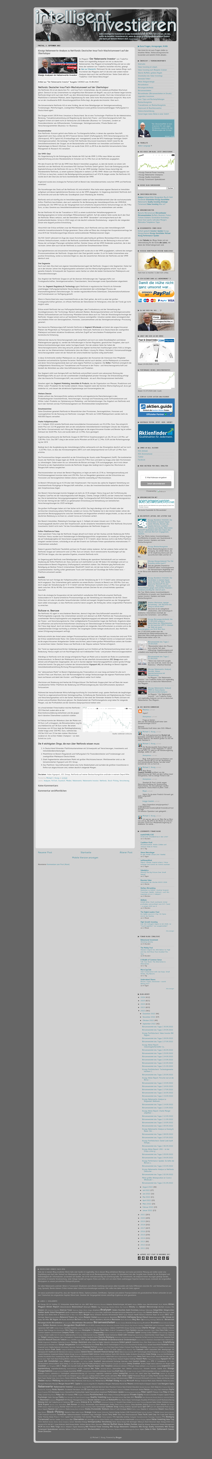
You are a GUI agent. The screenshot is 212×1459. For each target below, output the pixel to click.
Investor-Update (156, 231)
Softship (128, 1407)
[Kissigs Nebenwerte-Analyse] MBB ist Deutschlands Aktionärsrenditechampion (159, 690)
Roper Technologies (133, 1400)
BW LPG (88, 1325)
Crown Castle (49, 1335)
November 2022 (149, 1017)
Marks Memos (60, 1378)
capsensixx (41, 1328)
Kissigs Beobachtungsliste (158, 546)
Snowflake (88, 1407)
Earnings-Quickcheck (79, 1342)
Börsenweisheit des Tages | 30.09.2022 (157, 1026)
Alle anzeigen (170, 931)
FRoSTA (106, 1349)
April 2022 (147, 1200)
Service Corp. (54, 1404)
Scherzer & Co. (86, 1402)
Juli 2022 (146, 1190)
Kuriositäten (149, 1371)
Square (45, 1409)
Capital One (148, 1325)
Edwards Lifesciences (111, 1342)
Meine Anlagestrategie (146, 81)
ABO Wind (89, 1304)
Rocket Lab (104, 1400)
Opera (97, 1389)
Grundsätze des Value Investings (150, 76)
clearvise (140, 1330)
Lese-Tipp (147, 1373)
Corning (143, 1332)
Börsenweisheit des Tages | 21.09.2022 (157, 1066)
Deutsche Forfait (141, 1337)
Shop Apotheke (136, 1404)
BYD (92, 1325)
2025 (143, 1000)
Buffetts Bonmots (158, 215)
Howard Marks (141, 1358)
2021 (143, 1214)
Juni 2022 (147, 1193)
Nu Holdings (47, 1389)
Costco (155, 1332)
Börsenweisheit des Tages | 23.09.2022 (157, 1059)
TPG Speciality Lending (121, 1417)
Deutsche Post (169, 1337)
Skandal (62, 1407)
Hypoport (164, 1358)
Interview (124, 1361)
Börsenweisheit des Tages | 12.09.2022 (157, 1116)
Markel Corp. (51, 1378)
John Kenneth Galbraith (75, 1366)
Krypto (139, 1371)
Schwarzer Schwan (107, 1402)
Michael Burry (100, 1381)
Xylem (142, 1429)
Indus (61, 1361)
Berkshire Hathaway (127, 1316)
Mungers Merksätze (112, 1384)
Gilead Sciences (152, 1352)
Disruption (94, 1339)
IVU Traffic (170, 1361)
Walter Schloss (79, 1424)
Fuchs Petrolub (127, 1349)
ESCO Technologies (111, 1344)
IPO (152, 1361)
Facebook (141, 460)
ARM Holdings (137, 1312)
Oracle (102, 1389)
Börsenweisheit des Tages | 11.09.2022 (157, 1119)
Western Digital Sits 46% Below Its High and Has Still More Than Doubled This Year (155, 952)
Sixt (49, 1407)
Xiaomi (137, 1429)
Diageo (78, 1340)
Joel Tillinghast (51, 1366)
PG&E (161, 1392)
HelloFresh (110, 1356)
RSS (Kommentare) (145, 454)
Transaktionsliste (142, 1417)
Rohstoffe (113, 1399)
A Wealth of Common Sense (151, 960)
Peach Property (43, 1392)
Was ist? (162, 204)
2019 (143, 1221)
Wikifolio (62, 1429)
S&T (50, 1402)
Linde (50, 1376)
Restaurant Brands (152, 1397)
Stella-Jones (136, 1409)
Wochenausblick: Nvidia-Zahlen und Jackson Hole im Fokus (153, 845)
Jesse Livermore (156, 1364)
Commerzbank (56, 1332)
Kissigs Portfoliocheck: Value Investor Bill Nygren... (157, 1034)
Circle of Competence (117, 1330)
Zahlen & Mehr (150, 1429)
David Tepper (160, 1335)
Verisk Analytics (64, 1422)
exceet (150, 1344)
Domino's (149, 1340)
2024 (143, 1004)
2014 (143, 1238)
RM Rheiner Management (73, 1400)
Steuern (161, 1409)
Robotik (85, 1400)
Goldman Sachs (98, 1354)
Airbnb (165, 1304)
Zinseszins (47, 1431)
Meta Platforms (76, 1381)
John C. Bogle (61, 1366)
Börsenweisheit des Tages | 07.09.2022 (157, 1137)
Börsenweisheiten (144, 90)
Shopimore (152, 1404)
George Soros (113, 1351)
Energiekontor (70, 1344)
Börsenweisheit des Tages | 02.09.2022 (157, 1174)
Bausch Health (133, 1315)
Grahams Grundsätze (152, 217)
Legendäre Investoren (146, 96)
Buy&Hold (80, 1325)
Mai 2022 (147, 1197)
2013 (143, 1241)
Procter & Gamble (150, 1395)
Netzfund (101, 1387)
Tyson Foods (65, 1419)
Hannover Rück (79, 1356)
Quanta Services (112, 1397)
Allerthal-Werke (114, 1307)
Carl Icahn (50, 1328)
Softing (121, 1407)
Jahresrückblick (53, 1364)
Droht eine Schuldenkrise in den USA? (154, 837)
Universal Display (140, 1419)
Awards (168, 1312)
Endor (56, 1344)
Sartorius (66, 1402)
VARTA (40, 1422)
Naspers (148, 1384)
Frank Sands (56, 1349)
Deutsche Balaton (80, 1337)
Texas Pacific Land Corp (147, 1414)
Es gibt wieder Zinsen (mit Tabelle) (152, 854)
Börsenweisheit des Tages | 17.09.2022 (157, 1089)
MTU (96, 1384)
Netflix (88, 1387)
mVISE (136, 1384)
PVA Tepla (76, 1397)
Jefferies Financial (107, 1363)
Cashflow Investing (70, 1328)
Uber (71, 1419)
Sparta (139, 1407)
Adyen (144, 1304)
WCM (40, 1426)
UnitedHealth (129, 1419)
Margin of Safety (147, 1376)
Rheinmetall (44, 1399)
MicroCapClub (145, 969)
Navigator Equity (167, 1383)
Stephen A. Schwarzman (149, 1409)
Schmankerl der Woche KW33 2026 (153, 882)
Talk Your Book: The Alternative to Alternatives (153, 963)
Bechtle (52, 1317)
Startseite (85, 852)
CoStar (149, 1332)
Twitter (140, 457)
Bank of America (59, 1315)
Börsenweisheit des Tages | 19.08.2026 (158, 643)
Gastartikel (153, 1349)
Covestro (41, 1335)
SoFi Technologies (99, 1407)
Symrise (143, 1412)
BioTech (78, 1319)
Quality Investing (154, 202)
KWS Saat (157, 1371)
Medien (69, 780)
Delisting (50, 1337)
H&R (71, 1356)
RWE (46, 1402)
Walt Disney (70, 1424)
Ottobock (121, 1389)
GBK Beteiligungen (164, 1349)
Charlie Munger (149, 1327)
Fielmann (79, 1347)
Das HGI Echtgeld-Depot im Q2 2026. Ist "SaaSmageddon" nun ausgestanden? (155, 925)
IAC (169, 1358)
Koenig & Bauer (87, 1371)
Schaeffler (77, 1402)
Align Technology (103, 1307)
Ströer (94, 1412)
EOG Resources (86, 1344)
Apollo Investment (71, 1312)
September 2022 (149, 1023)
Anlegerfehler (149, 197)
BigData (159, 1317)
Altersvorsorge (152, 1307)
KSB (143, 1371)
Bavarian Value (146, 880)
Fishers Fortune (124, 1347)
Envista (78, 1344)
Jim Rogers (167, 1364)
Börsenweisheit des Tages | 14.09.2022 (157, 1104)
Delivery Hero (59, 1337)
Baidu (46, 1314)
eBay (89, 1342)
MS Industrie (85, 1384)
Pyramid (82, 1397)
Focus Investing (141, 1347)
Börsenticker (88, 1322)
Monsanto (48, 1384)
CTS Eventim (61, 1335)
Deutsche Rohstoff (45, 1339)
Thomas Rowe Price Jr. (51, 1417)
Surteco (123, 1412)
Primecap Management (121, 1395)
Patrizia (147, 1389)
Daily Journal (87, 1335)
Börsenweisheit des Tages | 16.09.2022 (157, 1092)
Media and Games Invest (165, 1378)
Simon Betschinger (147, 852)
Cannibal (140, 1325)
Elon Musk (147, 1342)
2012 (143, 1245)
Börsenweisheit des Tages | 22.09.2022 (157, 1063)
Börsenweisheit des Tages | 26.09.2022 (157, 1050)
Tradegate (133, 1417)
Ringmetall (60, 1399)
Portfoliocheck (96, 1394)
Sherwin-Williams (124, 1404)
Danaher (101, 1335)
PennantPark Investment (98, 1392)
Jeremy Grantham (133, 1363)
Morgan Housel (64, 1383)
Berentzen (113, 1317)
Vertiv (114, 1422)
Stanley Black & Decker (77, 1409)
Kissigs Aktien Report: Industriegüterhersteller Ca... (153, 1046)
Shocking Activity (146, 942)
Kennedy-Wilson (106, 1368)
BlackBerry (99, 1319)
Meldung (56, 1380)
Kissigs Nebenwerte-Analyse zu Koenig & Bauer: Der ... (158, 1130)
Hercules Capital (168, 1356)
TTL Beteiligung (168, 1417)
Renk (144, 1397)
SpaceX (134, 1407)
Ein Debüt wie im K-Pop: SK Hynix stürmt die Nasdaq (153, 915)
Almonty (132, 1307)
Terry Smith (112, 1414)
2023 (143, 1007)
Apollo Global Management (55, 1312)
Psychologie (42, 1397)
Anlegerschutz (169, 1310)
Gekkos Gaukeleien (74, 1352)
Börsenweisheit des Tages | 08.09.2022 (157, 1134)
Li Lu (168, 1373)
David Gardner (150, 1335)
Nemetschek (77, 1387)
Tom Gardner (87, 1417)
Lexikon (162, 1373)
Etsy (122, 1344)
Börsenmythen (67, 1323)
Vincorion (152, 1422)
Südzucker (105, 1412)
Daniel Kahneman (111, 1335)
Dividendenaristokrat (115, 1339)
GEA (66, 1352)
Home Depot (73, 1359)
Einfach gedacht (144, 231)
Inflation (67, 1361)
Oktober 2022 (148, 1020)
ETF (120, 1344)
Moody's (55, 1384)
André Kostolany (132, 1310)
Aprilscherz (87, 1312)
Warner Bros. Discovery (94, 1424)
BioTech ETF (85, 1319)
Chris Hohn (77, 1330)
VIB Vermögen (131, 1422)
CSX (55, 1335)
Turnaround (142, 204)
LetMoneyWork (146, 860)
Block (122, 1319)
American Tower (66, 1310)
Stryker (99, 1412)
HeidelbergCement (100, 1356)
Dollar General (141, 1340)
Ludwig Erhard (94, 1376)
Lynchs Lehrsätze (153, 220)
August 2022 (148, 1187)
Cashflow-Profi (146, 842)
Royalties (144, 1400)
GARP (146, 1349)
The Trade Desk (162, 1414)
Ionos (148, 1361)
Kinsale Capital (156, 1368)
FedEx (46, 1347)
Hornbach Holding (105, 1359)
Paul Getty (153, 1389)
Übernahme (78, 1419)
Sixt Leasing (55, 1407)
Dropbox (68, 1342)
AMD (46, 1310)
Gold (91, 1354)
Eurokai (126, 1344)
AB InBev (82, 1304)
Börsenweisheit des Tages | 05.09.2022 (157, 1154)
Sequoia (171, 1402)
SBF (72, 1402)
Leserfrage (155, 1373)
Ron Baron (122, 1400)
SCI (115, 1402)
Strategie (164, 202)
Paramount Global (136, 1389)
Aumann (149, 1312)
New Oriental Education (130, 1387)
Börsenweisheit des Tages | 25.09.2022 (157, 1053)
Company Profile (68, 1332)
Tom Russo (96, 1417)
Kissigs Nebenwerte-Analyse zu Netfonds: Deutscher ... (158, 1170)
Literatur (54, 1376)
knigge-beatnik (148, 801)
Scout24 (119, 1402)
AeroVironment (152, 1304)
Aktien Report (52, 1306)
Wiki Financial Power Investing (97, 1426)
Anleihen (41, 1312)
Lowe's (79, 1376)
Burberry (60, 1325)
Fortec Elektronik (152, 1347)
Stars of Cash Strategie (118, 1409)
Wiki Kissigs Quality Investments (151, 1426)
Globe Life (78, 1354)
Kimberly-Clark (137, 1368)
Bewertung (153, 1317)
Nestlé (84, 1387)
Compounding (98, 1332)
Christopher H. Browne (90, 1330)
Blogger (119, 1437)
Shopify (145, 1404)
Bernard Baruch (142, 1317)
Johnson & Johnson (120, 1366)
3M (47, 1304)
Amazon (41, 1310)
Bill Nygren (54, 1319)
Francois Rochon (44, 1349)
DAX (166, 1335)
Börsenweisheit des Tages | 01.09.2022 (157, 1183)
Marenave (136, 1376)
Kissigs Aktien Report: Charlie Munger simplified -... (156, 1112)
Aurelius (156, 1312)
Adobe (139, 1304)
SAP (61, 1402)
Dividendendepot (130, 1339)
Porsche (86, 1395)
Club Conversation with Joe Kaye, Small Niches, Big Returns (155, 973)
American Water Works (80, 1310)
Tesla (119, 1414)
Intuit (130, 1361)
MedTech (48, 1381)
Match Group (111, 1378)
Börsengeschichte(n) (145, 87)
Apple (80, 1312)
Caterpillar (81, 1328)
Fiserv (116, 1347)
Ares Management (114, 1312)
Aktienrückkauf (77, 1307)
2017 (143, 1228)
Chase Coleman (162, 1328)
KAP (172, 1366)
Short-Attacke (161, 1404)
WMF (85, 1429)
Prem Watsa (108, 1395)
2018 (143, 1224)
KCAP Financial (84, 1368)
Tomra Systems (107, 1417)
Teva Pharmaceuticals (129, 1414)
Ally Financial (124, 1307)
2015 (143, 1234)
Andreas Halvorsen (146, 1310)
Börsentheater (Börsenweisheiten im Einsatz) (155, 93)
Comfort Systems (44, 1332)
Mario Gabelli (169, 1376)
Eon (93, 1344)
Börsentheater (161, 213)
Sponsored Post (162, 1407)
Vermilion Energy (81, 1422)
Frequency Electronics (82, 1349)
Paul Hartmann (163, 1389)
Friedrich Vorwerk (96, 1349)
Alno (137, 1307)
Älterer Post (126, 852)
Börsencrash (169, 1319)
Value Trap (170, 1419)
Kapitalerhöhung (44, 1368)
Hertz (44, 1359)
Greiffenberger (169, 1354)
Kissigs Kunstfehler (162, 199)
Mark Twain (42, 1378)
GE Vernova (60, 1352)
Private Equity (136, 1394)
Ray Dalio (127, 1397)
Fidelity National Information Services (62, 1347)
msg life (91, 1384)
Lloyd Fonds (62, 1376)
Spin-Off (146, 1406)
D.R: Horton (79, 1335)
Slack (68, 1407)
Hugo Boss (151, 1359)
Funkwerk (140, 1349)
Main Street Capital (125, 1375)
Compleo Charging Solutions (84, 1332)
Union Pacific (104, 1419)
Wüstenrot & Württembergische (124, 1429)
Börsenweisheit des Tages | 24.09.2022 (157, 1056)
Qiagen (87, 1397)
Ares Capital (103, 1312)
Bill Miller (46, 1319)
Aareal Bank (74, 1304)
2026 (143, 997)
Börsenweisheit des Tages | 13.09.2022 (157, 1107)
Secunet (149, 1402)
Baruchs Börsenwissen (146, 213)
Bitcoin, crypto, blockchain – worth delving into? (153, 982)
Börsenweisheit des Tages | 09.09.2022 (157, 1126)
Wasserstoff (155, 1424)
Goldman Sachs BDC (112, 1354)
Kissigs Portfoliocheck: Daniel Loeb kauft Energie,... (157, 1141)
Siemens (45, 1407)
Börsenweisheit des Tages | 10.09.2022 (157, 1122)
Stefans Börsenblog (147, 888)
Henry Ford (141, 1356)
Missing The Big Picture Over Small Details (153, 873)
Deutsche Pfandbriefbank (155, 1337)
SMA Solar (73, 1407)
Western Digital (71, 1427)
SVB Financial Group (133, 1412)
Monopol (41, 1384)
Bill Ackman (167, 1317)
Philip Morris (51, 1395)
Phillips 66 (60, 1394)
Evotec (140, 1344)
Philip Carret (42, 1395)
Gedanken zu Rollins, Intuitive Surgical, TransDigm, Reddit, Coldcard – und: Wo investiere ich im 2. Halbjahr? (154, 892)
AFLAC (160, 1304)
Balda (51, 1315)
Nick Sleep (155, 1387)
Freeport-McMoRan (68, 1349)
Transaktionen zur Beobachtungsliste (152, 105)
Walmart (62, 1424)
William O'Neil (71, 1429)
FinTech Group (102, 1347)
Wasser (147, 1424)
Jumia (159, 1366)
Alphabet (142, 1307)
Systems (149, 1412)
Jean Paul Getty (87, 1364)
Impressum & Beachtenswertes (150, 108)
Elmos (142, 1342)
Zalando (171, 1429)
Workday (111, 1429)
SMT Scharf (81, 1407)
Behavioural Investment (149, 940)
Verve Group (121, 1422)
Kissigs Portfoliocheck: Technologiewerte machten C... (157, 1070)
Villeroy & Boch (143, 1422)
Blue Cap (140, 1319)
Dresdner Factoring (57, 1342)
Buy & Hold (168, 197)
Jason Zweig (63, 1364)
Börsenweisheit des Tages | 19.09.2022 (157, 1083)
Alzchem (161, 1307)
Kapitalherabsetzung (58, 1368)
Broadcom (146, 1323)
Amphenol (96, 1310)
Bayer (155, 1315)
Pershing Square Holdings (132, 1392)
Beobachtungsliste (145, 102)
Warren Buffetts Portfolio (127, 1424)
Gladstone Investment (50, 1354)
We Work (46, 1427)
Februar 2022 (148, 1207)
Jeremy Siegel (146, 1364)
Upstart (148, 1419)
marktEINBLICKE (147, 834)
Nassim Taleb (156, 1384)
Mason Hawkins (83, 1378)
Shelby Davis (114, 1404)
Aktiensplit (87, 1307)
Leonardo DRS (133, 1373)
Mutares (130, 1383)
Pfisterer (155, 1392)
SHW (40, 1407)
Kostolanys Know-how (107, 1371)
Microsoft (130, 1380)
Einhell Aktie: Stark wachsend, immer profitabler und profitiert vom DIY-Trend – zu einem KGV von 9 (155, 904)
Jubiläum (142, 1366)
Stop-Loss (75, 1412)
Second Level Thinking (139, 1402)
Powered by (151, 491)
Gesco (121, 1352)
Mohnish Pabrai (161, 1381)
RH (39, 1400)
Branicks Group (131, 1323)
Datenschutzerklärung (146, 111)
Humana (157, 1359)
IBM (45, 1361)
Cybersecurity (70, 1335)
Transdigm (151, 1417)
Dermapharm (69, 1337)
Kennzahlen (117, 1368)
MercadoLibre (66, 1381)
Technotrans (61, 1414)
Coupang (171, 1332)
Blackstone (116, 1319)
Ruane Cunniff (156, 1400)
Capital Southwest (158, 1325)
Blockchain (128, 1319)
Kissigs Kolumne (58, 1371)
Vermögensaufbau (94, 1421)
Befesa (57, 1317)
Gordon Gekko (125, 1354)
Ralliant (120, 1397)
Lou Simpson (71, 1376)
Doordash (157, 1340)
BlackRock (107, 1319)
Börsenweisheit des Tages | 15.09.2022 (157, 1096)
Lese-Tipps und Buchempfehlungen (151, 99)
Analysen (47, 780)
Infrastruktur (75, 1361)
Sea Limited (127, 1402)
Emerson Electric (157, 1342)
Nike (169, 1387)
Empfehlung (168, 1342)
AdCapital (128, 1304)
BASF (121, 1315)
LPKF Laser (85, 1376)
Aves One (162, 1312)
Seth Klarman (72, 1404)
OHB (82, 1389)
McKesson (153, 1378)
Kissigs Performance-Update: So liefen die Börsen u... (158, 1162)
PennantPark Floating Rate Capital (77, 1392)
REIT (132, 1397)
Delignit (44, 1337)
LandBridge (165, 1371)
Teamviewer (53, 1414)
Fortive (160, 1347)
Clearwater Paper (149, 1330)
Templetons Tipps (153, 222)
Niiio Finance (163, 1387)
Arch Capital (95, 1312)
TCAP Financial (43, 1414)
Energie (61, 1344)
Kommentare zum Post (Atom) (58, 864)
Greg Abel (160, 1354)
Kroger (129, 1371)
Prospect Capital (163, 1395)
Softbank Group (112, 1406)
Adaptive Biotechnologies (115, 1304)
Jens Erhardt (122, 1363)
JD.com (71, 1363)
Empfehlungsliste (43, 1344)
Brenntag (139, 1323)
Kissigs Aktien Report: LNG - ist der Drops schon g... (155, 1150)
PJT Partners (69, 1395)
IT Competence (160, 1361)
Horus (115, 1359)
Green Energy (151, 1354)
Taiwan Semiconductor (167, 1412)
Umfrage (90, 1419)
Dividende (141, 199)
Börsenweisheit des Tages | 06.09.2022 (157, 1146)
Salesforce (56, 1402)
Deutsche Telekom (60, 1339)
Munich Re (123, 1384)
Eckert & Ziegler (97, 1342)
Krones (134, 1371)
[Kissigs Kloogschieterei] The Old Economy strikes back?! (160, 562)
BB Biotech (161, 1314)
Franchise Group (169, 1347)
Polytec (80, 1395)
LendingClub (123, 1373)
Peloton (62, 1392)
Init (81, 1361)
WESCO (62, 1427)
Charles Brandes (135, 1328)
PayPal (171, 1389)
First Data (110, 1347)
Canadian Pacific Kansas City (123, 1325)
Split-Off (153, 1407)
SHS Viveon (170, 1404)
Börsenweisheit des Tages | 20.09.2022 (157, 1074)
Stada (68, 1409)
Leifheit (115, 1373)
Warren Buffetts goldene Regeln (150, 73)
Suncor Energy (114, 1412)
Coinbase (171, 1330)
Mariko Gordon (158, 1376)
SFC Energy (81, 1404)
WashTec (141, 1424)
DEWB (73, 1340)
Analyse (141, 197)
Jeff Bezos (97, 1364)
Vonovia (41, 1424)
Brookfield (155, 1322)
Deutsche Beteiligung (106, 1337)
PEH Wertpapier (54, 1392)
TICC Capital (65, 1417)
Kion (164, 1368)
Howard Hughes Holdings (126, 1359)
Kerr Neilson (127, 1368)
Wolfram (104, 1429)
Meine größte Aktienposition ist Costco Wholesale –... (157, 1179)
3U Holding (53, 1304)
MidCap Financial (141, 1381)
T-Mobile (156, 1412)
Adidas (134, 1304)
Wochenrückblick (94, 1429)
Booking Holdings (150, 1319)
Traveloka (158, 1417)
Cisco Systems (131, 1330)
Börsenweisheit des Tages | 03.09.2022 (157, 1166)
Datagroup (131, 1335)
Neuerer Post (45, 852)
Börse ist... (160, 1319)
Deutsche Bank (92, 1337)
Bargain (86, 1314)
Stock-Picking (113, 780)
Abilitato (143, 900)
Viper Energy (161, 1422)
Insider (90, 1361)
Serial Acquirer (43, 1404)
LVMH (102, 1376)
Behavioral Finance (67, 1317)
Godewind (85, 1354)
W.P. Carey (54, 1424)
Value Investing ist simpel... (148, 67)
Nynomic (61, 1389)
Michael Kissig (112, 1380)
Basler (126, 1314)
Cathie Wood (89, 1328)
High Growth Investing (149, 922)
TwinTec (52, 1419)
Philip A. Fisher (168, 1392)
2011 (143, 1248)
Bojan (145, 791)
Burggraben (158, 197)
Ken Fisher (95, 1368)
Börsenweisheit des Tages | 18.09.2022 (157, 1086)
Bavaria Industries (145, 1315)
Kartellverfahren (72, 1368)
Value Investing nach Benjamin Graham (152, 70)
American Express (53, 1310)
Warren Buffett (110, 1424)
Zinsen (40, 1431)
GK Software (163, 1352)
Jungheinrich (165, 1366)
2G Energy (42, 1304)
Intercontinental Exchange (111, 1361)
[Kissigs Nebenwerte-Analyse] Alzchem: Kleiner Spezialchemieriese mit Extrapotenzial (159, 672)
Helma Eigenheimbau (120, 1356)
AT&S (144, 1312)
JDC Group (77, 1364)
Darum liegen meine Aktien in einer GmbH (153, 114)
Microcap (123, 1381)
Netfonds (103, 780)
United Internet (119, 1419)
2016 (143, 1231)
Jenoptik (115, 1363)
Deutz (69, 1340)
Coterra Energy (162, 1332)
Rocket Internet (94, 1399)
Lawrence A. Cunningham (60, 1373)
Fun (134, 1349)
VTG (45, 1424)
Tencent (104, 1414)
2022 (143, 1010)
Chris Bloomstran (58, 1330)
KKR (79, 1370)
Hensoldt (159, 1356)
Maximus (146, 709)
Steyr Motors (42, 1412)
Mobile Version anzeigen (85, 857)
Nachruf (142, 1384)
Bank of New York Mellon (74, 1314)
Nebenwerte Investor (91, 780)
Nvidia (54, 1389)
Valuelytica (144, 870)
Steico (129, 1409)
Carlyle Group (58, 1328)
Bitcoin (92, 1319)
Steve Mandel (169, 1409)
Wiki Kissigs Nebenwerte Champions (124, 1426)
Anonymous (147, 716)
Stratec (81, 1412)
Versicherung (124, 780)
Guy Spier (65, 1356)
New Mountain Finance (114, 1387)
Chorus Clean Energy (45, 1330)
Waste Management (167, 1424)
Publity (61, 1397)
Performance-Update (151, 235)
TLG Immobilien (75, 1417)
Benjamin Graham (90, 1317)
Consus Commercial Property (113, 1332)
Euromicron (133, 1344)
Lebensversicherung (77, 1373)
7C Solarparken (63, 1304)
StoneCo (67, 1412)
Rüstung (41, 1402)
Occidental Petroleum (72, 1389)
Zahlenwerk (162, 1429)
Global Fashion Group (66, 1354)
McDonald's (145, 1378)
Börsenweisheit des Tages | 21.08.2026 (158, 657)
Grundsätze (150, 199)
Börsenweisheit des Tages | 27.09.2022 (157, 1041)
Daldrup (95, 1335)
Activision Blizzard (100, 1304)
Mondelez (171, 1381)
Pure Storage (68, 1397)
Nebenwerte (77, 780)
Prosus (171, 1395)
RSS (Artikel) (143, 451)
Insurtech (61, 780)
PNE (76, 1394)
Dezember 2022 (149, 1013)
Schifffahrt (97, 1402)
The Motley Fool (146, 947)
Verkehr (71, 1422)
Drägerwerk (46, 1342)
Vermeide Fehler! (144, 78)
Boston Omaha (120, 1323)
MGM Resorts (87, 1381)
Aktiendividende (65, 1307)
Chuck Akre (104, 1330)
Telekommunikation (74, 1414)
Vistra (172, 1422)
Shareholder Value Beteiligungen (97, 1404)
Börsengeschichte (44, 1322)
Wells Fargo (55, 1426)
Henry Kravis (150, 1356)
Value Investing (152, 204)
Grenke (40, 1356)
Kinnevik (147, 1368)
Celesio (112, 1328)
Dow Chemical (166, 1340)
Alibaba (94, 1307)
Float (132, 1347)
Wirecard (79, 1429)
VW (48, 1424)
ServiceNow (62, 1404)
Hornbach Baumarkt (92, 1359)
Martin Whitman (70, 1378)
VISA (168, 1422)
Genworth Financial (100, 1351)
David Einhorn (139, 1335)
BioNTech (70, 1319)
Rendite (138, 1397)
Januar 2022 (148, 1210)
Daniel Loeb (122, 1335)
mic (93, 1381)
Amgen (90, 1310)
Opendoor (90, 1389)
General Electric (87, 1351)
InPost (85, 1361)
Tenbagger (97, 1414)
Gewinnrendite (128, 1352)
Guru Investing (57, 1356)
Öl (85, 1389)
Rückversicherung (168, 1400)
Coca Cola (164, 1330)
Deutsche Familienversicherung (124, 1337)
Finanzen (87, 1346)
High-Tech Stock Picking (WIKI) (58, 1359)
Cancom (135, 1325)
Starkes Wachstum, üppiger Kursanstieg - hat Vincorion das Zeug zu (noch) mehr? (160, 604)
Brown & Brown (164, 1323)
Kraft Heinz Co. (121, 1371)
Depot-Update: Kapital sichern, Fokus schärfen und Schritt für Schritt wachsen (155, 863)
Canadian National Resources (104, 1325)
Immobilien (53, 1361)
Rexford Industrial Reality (166, 1397)
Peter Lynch (146, 1391)
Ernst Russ (99, 1344)
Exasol (145, 1344)
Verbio (56, 1422)
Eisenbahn (135, 1342)
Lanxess (47, 1373)
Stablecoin (61, 1409)
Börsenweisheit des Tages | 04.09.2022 (157, 1157)
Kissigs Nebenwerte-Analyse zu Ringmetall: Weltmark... (154, 1100)
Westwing (81, 1427)
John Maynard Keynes (92, 1366)
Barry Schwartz (95, 1315)
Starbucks (105, 1409)
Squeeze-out (53, 1409)
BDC (167, 1314)
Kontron (95, 1371)
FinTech (54, 780)
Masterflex (102, 1378)
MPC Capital (75, 1383)
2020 (143, 1218)
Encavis (51, 1344)
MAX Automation (122, 1378)
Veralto (51, 1422)
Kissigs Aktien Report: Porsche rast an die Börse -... (158, 1079)
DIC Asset (85, 1339)
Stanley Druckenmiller (93, 1409)
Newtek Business (145, 1387)
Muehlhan (101, 1384)
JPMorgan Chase (133, 1366)
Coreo (124, 1332)
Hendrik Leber (132, 1356)
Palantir (127, 1389)
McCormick (137, 1378)
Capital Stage (169, 1325)
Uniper (112, 1419)
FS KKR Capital (116, 1349)
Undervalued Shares (147, 979)
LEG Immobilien (90, 1373)
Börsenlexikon (143, 84)
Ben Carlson (79, 1317)
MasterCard (93, 1378)
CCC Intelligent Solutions (101, 1328)
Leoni (141, 1373)
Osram (115, 1389)
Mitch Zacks (151, 1381)
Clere (157, 1330)
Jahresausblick (43, 1364)
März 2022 (147, 1204)
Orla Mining (108, 1389)
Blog (134, 1319)
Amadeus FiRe (169, 1307)
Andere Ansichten (118, 1310)
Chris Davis (69, 1330)
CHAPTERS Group (122, 1328)
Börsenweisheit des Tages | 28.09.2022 (157, 1038)
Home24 (81, 1359)
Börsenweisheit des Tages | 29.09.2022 (157, 1030)
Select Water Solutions (160, 1402)
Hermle (40, 1359)
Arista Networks (127, 1312)
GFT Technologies (140, 1352)
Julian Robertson (151, 1366)
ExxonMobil (157, 1344)
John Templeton (107, 1366)
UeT (85, 1419)
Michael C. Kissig (149, 731)
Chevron (171, 1328)
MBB (130, 1378)
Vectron (45, 1422)
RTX (149, 1400)
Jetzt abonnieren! (156, 483)
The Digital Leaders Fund (149, 912)
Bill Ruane (62, 1319)
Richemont (52, 1400)
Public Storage (53, 1397)
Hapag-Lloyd (89, 1356)
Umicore (96, 1419)
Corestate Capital (133, 1332)
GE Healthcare (51, 1352)
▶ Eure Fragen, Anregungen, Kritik (153, 46)
